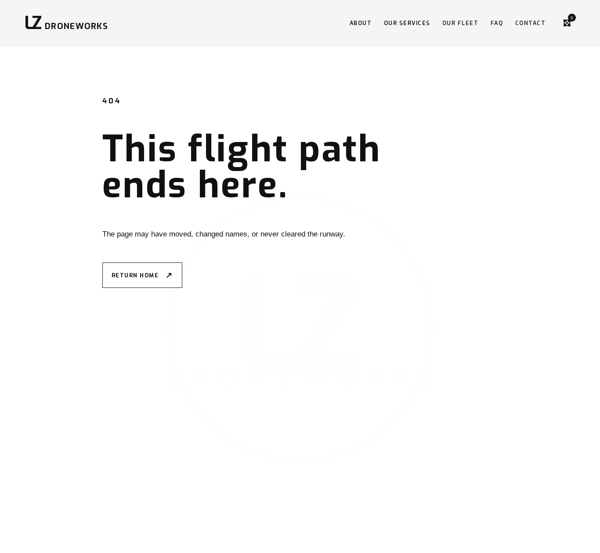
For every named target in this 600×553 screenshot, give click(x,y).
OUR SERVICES (407, 23)
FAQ (497, 23)
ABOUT (361, 23)
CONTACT (530, 23)
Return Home (142, 275)
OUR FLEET (460, 23)
